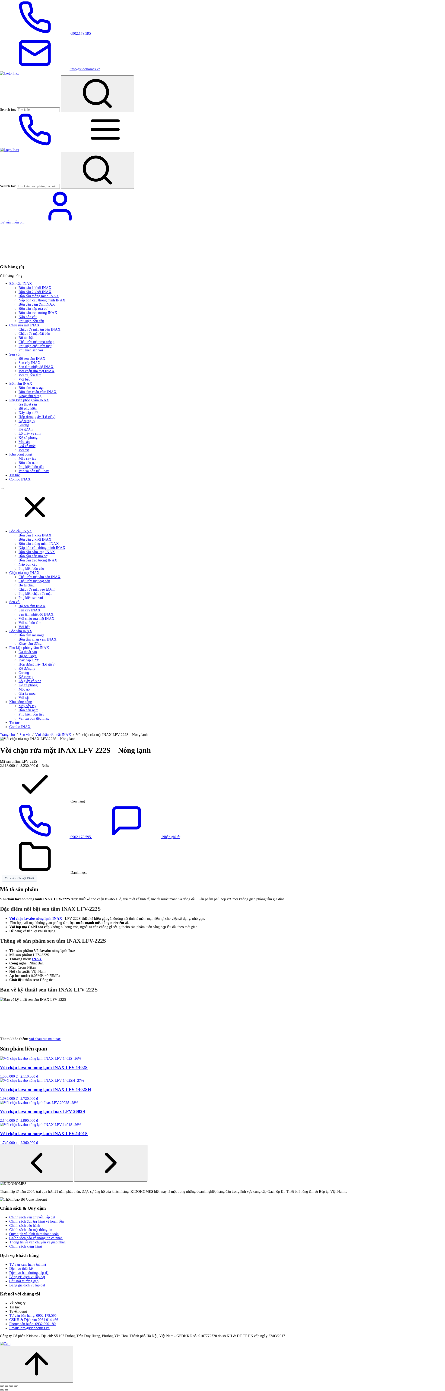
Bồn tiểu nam (28, 463)
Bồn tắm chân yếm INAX (38, 392)
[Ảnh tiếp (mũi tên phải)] (6, 1390)
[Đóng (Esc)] (16, 1386)
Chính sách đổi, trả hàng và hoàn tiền (36, 1221)
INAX (37, 959)
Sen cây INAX (30, 363)
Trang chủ (7, 735)
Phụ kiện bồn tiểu (31, 467)
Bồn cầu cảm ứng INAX (37, 304)
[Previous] (36, 1163)
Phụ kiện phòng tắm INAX (29, 400)
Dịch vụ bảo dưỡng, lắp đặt (29, 1273)
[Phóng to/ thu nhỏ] (2, 1386)
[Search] (97, 93)
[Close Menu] (35, 523)
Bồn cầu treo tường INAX (38, 313)
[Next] (110, 1163)
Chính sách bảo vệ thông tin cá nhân (36, 1238)
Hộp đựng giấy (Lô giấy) (37, 417)
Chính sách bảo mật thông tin (30, 1230)
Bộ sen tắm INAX (32, 358)
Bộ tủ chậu (27, 338)
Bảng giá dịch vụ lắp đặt (27, 1277)
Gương (24, 425)
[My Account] (60, 222)
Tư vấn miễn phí (12, 222)
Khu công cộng (20, 454)
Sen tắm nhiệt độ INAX (36, 367)
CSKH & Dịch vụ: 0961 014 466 (33, 1320)
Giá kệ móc (27, 446)
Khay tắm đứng (30, 396)
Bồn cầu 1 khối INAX (35, 288)
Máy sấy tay (27, 458)
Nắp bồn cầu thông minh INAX (42, 300)
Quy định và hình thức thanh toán (34, 1234)
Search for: (8, 110)
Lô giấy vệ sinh (30, 433)
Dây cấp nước (29, 413)
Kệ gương (26, 429)
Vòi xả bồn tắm (30, 375)
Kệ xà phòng (28, 438)
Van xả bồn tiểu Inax (34, 471)
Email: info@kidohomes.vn (29, 1328)
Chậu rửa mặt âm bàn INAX (39, 329)
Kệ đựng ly (27, 421)
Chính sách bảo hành (24, 1225)
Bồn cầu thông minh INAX (39, 296)
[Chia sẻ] (11, 1386)
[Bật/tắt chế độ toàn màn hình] (6, 1386)
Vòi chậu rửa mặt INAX (36, 371)
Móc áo (24, 442)
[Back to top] (36, 1364)
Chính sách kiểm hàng (25, 1246)
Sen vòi (14, 354)
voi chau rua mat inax (45, 1039)
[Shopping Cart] (35, 258)
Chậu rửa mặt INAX (24, 325)
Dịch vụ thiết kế (21, 1268)
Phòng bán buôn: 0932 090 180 (32, 1324)
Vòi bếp (24, 379)
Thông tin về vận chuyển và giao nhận (37, 1242)
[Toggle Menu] (105, 146)
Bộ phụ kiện (28, 408)
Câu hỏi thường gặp (23, 1281)
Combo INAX (20, 479)
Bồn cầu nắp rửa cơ (33, 308)
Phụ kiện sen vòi (31, 350)
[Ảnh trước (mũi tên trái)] (2, 1390)
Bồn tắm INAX (20, 383)
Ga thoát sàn (28, 404)
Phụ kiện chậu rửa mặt (35, 346)
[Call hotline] (35, 146)
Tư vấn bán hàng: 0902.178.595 (33, 1315)
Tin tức (14, 475)
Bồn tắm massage (31, 388)
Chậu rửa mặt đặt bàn (34, 333)
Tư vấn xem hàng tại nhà (27, 1264)
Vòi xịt (24, 450)
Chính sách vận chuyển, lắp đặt (32, 1217)
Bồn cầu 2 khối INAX (35, 292)
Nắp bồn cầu (28, 317)
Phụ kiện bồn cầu (31, 321)
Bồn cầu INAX (20, 283)
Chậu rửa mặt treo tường (36, 342)
